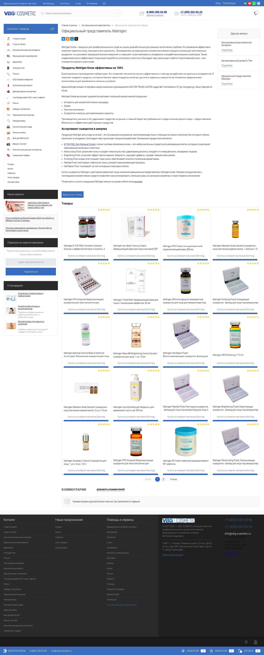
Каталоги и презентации (118, 553)
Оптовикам (91, 3)
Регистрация (229, 3)
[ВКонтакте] (63, 39)
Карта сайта (231, 553)
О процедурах (15, 285)
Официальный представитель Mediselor (236, 77)
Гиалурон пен (10, 553)
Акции (10, 168)
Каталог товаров (18, 28)
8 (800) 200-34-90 (38, 651)
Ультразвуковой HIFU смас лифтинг (20, 579)
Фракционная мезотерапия (16, 542)
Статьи (110, 573)
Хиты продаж (13, 177)
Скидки (10, 164)
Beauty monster (10, 620)
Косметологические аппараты (17, 537)
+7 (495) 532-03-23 (191, 12)
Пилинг (7, 558)
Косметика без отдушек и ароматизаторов (29, 307)
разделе (138, 181)
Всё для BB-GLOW (12, 615)
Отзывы (110, 584)
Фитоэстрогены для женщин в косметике (31, 322)
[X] (76, 39)
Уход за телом (10, 532)
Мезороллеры (10, 599)
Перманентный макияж (14, 594)
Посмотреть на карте (172, 555)
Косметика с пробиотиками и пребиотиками (30, 294)
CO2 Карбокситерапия (14, 563)
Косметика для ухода (13, 605)
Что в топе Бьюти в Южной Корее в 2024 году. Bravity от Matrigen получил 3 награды (30, 219)
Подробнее (226, 50)
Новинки (11, 173)
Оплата (110, 563)
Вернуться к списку (72, 194)
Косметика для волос (13, 568)
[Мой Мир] (72, 39)
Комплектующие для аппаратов (18, 625)
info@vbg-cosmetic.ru (238, 533)
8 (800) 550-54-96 (157, 12)
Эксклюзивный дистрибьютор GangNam (236, 43)
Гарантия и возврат (115, 589)
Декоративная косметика (15, 573)
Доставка (111, 558)
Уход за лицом (10, 527)
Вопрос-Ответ (113, 594)
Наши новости (15, 194)
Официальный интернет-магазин (20, 3)
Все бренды (49, 3)
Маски (7, 584)
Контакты (65, 3)
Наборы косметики (12, 589)
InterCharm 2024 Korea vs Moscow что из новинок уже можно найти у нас (40, 205)
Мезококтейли (10, 610)
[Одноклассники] (68, 39)
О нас (78, 3)
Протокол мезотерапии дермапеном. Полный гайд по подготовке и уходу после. (29, 229)
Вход (218, 3)
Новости (110, 579)
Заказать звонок (155, 15)
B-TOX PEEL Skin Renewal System (80, 144)
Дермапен (8, 547)
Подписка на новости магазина (25, 242)
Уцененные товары (12, 631)
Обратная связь (16, 651)
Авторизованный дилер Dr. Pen (236, 60)
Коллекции (112, 599)
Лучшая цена (13, 182)
